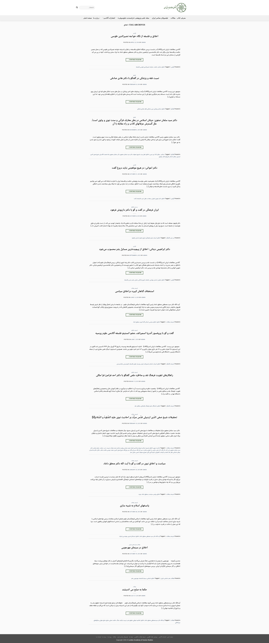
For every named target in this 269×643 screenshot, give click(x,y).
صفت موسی (110, 450)
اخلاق (163, 67)
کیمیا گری (152, 452)
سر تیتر (136, 207)
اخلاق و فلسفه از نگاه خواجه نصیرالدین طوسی (134, 36)
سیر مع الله (127, 450)
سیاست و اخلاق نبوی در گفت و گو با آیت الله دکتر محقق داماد (134, 463)
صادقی (149, 109)
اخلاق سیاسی (152, 322)
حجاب (101, 448)
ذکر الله (163, 450)
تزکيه (121, 620)
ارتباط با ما (98, 637)
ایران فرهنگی (149, 238)
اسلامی (149, 578)
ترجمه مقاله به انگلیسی (139, 637)
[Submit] (77, 7)
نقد (135, 406)
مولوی (160, 157)
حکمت (155, 67)
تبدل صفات (113, 448)
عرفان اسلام (173, 157)
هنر (132, 578)
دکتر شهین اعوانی (156, 199)
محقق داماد (136, 322)
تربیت (108, 448)
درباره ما (96, 18)
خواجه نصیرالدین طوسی (146, 67)
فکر (164, 157)
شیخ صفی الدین (118, 450)
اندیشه (136, 288)
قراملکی (143, 406)
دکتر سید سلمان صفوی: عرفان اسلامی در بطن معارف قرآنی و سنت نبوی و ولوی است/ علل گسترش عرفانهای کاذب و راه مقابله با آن (134, 122)
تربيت (125, 620)
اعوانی (159, 280)
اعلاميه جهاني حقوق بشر (133, 620)
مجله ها (131, 637)
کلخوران (157, 452)
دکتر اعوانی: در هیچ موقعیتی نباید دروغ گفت (134, 168)
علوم (135, 364)
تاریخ (144, 238)
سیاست (151, 494)
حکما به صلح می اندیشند (134, 589)
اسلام (159, 67)
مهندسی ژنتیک (123, 536)
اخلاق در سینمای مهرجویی (134, 547)
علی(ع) (167, 157)
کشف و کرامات (164, 452)
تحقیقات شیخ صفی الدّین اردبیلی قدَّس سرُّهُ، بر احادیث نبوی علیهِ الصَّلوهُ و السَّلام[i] (134, 417)
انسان (155, 280)
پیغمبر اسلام (120, 448)
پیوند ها (109, 637)
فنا (169, 452)
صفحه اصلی (87, 18)
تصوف (134, 154)
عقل (145, 199)
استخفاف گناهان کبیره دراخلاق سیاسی (134, 291)
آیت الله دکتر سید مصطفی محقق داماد (150, 536)
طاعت (104, 450)
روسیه (138, 364)
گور (148, 452)
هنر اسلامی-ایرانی (133, 545)
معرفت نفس (139, 452)
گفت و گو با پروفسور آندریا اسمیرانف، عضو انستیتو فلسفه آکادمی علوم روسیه (134, 333)
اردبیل (147, 448)
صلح (107, 620)
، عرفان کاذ (158, 154)
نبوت (139, 494)
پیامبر (154, 494)
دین (152, 109)
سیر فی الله (133, 450)
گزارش (134, 33)
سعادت (149, 199)
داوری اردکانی (141, 280)
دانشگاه (155, 406)
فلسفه (138, 67)
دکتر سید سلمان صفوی (126, 154)
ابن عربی (152, 154)
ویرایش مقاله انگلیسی (152, 637)
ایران (142, 364)
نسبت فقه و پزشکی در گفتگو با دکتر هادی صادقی (134, 78)
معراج (145, 452)
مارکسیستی (120, 364)
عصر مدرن (131, 280)
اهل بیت (143, 154)
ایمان (125, 448)
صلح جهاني (103, 620)
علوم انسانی (139, 238)
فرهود (133, 238)
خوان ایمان (96, 448)
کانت (135, 199)
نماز (131, 452)
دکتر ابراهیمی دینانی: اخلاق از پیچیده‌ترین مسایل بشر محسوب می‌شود (134, 249)
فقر (171, 452)
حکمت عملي (112, 620)
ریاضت (145, 450)
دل (169, 450)
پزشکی (156, 109)
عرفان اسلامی (176, 452)
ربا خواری (150, 450)
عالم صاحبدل (93, 450)
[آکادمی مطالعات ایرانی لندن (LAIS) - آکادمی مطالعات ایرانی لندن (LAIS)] (175, 7)
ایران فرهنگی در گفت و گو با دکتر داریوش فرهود (134, 210)
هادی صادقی (140, 109)
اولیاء (132, 448)
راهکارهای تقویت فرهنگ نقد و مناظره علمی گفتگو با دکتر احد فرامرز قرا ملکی (134, 375)
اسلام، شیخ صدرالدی (139, 448)
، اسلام (163, 154)
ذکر (118, 154)
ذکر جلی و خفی (157, 450)
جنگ (118, 620)
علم (151, 406)
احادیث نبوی (156, 448)
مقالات (173, 18)
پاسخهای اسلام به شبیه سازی (134, 506)
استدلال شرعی (131, 536)
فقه (146, 109)
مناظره (138, 406)
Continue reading (134, 60)
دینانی (136, 280)
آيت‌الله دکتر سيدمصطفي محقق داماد (154, 620)
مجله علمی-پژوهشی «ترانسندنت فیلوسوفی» (133, 18)
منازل (134, 452)
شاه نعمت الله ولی (104, 154)
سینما (144, 578)
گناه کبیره (142, 322)
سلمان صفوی (113, 154)
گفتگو (134, 75)
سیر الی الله (140, 450)
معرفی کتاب (181, 18)
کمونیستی (126, 364)
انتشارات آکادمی (109, 18)
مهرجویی (136, 578)
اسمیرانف (146, 364)
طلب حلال (100, 450)
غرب (142, 199)
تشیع (138, 154)
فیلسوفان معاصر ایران (160, 18)
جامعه (147, 280)
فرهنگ (147, 406)
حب (105, 448)
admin (144, 42)
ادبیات (155, 238)
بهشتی (151, 280)
